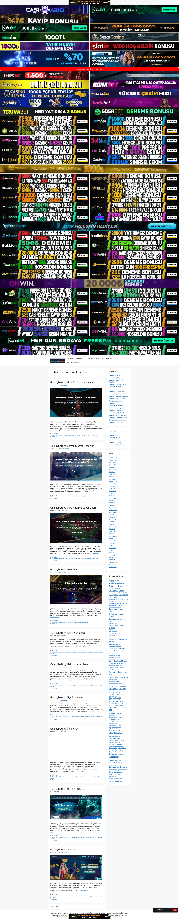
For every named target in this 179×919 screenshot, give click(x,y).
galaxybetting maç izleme (116, 694)
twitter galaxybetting (114, 780)
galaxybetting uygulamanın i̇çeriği (115, 742)
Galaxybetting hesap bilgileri (115, 683)
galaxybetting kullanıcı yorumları (116, 690)
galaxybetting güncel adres (115, 665)
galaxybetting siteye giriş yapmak (115, 725)
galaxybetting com (113, 631)
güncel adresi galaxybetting (117, 771)
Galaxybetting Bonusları (115, 405)
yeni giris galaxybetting (115, 781)
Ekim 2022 (112, 529)
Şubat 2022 (112, 548)
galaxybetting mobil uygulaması (116, 701)
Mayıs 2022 (112, 541)
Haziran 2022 (113, 538)
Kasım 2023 (112, 498)
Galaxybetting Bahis (123, 592)
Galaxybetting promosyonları (114, 720)
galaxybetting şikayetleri (114, 765)
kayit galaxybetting (114, 774)
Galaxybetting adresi (116, 591)
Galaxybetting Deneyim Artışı (117, 408)
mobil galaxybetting (113, 776)
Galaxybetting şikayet (89, 652)
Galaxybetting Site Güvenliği (117, 412)
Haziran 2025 (113, 460)
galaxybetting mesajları (113, 696)
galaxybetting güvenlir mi (114, 681)
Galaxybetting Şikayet (93, 358)
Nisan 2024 (112, 486)
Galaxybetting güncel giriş (118, 673)
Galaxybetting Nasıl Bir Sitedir (67, 789)
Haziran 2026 (113, 457)
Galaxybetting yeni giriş (88, 496)
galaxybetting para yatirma (115, 711)
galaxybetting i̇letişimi (113, 684)
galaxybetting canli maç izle (115, 601)
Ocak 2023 (112, 522)
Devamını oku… (71, 430)
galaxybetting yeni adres (116, 746)
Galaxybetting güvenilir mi (65, 652)
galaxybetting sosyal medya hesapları (74, 496)
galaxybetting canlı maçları (114, 623)
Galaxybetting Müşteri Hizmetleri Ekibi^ (117, 705)
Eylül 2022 (112, 531)
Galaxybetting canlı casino (116, 610)
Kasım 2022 (112, 526)
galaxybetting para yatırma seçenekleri (74, 558)
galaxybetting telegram (114, 730)
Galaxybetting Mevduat (63, 569)
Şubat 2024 (112, 491)
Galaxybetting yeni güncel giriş (117, 755)
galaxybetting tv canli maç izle (115, 736)
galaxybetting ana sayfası (113, 592)
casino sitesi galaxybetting (116, 583)
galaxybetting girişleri (123, 659)
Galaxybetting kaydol (122, 684)
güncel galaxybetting (115, 772)
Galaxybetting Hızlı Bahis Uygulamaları (72, 382)
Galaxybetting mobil (115, 698)
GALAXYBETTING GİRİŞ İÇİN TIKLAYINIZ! (89, 69)
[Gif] (89, 169)
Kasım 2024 (112, 469)
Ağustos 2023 (113, 505)
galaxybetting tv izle (114, 738)
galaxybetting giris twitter (115, 646)
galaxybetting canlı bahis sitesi (115, 605)
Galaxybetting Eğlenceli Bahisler (118, 417)
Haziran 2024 (113, 481)
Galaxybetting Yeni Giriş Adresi (116, 751)
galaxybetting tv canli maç (114, 734)
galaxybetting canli (124, 599)
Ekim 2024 (112, 472)
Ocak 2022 (112, 550)
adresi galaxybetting (114, 580)
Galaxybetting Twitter (107, 358)
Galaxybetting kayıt (124, 686)
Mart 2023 (112, 517)
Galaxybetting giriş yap (118, 661)
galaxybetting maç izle (114, 692)
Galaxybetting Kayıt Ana (116, 389)
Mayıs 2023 (112, 512)
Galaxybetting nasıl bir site (76, 435)
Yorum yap (54, 436)
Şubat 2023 (112, 519)
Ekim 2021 (112, 557)
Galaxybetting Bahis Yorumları (67, 632)
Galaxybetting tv (115, 733)
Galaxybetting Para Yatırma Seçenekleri (73, 507)
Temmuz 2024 (113, 479)
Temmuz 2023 (113, 507)
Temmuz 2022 (113, 536)
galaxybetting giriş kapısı (113, 659)
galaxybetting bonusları (114, 599)
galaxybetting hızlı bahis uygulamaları (60, 435)
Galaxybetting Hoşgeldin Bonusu (118, 398)
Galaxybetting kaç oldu (117, 689)
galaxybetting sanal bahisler (114, 723)
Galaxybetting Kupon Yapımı (117, 386)
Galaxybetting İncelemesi (64, 728)
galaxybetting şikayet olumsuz (90, 435)
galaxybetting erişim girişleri (114, 635)
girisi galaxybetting (113, 769)
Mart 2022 (112, 545)
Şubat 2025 (112, 465)
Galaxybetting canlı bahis (118, 603)
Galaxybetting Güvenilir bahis (67, 849)
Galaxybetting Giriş (81, 358)
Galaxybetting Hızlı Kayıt (116, 401)
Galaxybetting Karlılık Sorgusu (117, 410)
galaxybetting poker (112, 715)
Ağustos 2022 (113, 533)
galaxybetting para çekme (115, 713)
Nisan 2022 (112, 543)
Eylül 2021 (112, 560)
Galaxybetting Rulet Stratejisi (117, 422)
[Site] (44, 121)
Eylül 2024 (112, 474)
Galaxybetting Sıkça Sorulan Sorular (117, 728)
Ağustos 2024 (113, 476)
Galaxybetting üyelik (115, 760)
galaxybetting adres (114, 588)
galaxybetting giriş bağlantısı (115, 655)
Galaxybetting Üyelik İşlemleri (67, 697)
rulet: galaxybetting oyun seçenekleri (115, 778)
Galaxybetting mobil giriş (115, 699)
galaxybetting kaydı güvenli (114, 686)
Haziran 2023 (113, 510)
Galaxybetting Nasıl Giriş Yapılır (118, 415)
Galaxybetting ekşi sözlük (114, 633)
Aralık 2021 (112, 552)
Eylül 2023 (112, 503)
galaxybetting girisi (115, 644)
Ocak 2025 (112, 467)
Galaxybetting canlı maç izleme (117, 620)
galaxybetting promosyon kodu (90, 558)
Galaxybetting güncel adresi (116, 668)
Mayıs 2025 (112, 462)
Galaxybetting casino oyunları (116, 626)
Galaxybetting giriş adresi (116, 652)
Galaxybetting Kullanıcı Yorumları (118, 393)
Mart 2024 (112, 488)
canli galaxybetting (114, 582)
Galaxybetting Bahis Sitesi (118, 595)
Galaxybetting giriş (117, 648)
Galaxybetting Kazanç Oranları (117, 420)
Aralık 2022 (112, 524)
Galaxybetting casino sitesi (115, 629)
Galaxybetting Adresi (115, 375)
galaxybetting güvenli (113, 679)
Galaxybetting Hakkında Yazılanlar (70, 664)
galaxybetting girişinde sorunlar (114, 657)
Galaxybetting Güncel (116, 663)
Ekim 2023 (112, 500)
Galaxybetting (69, 358)
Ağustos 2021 (113, 562)
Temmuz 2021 (113, 564)
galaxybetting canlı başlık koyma (115, 607)
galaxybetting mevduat (70, 622)
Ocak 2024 (112, 493)
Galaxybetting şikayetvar (118, 767)
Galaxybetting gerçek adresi (118, 640)
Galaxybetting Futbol (113, 636)
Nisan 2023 (112, 514)
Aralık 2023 (112, 495)
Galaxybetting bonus (117, 597)
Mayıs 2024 (112, 484)
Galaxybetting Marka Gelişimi (117, 391)
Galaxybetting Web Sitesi (115, 744)
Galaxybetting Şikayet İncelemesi (118, 396)
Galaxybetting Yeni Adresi (72, 362)
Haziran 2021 (112, 567)
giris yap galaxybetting (123, 769)
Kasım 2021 (112, 555)
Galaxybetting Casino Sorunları (117, 384)
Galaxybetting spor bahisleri (115, 727)
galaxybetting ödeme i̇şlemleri (115, 758)
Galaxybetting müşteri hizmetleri (116, 703)
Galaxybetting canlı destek (58, 622)
